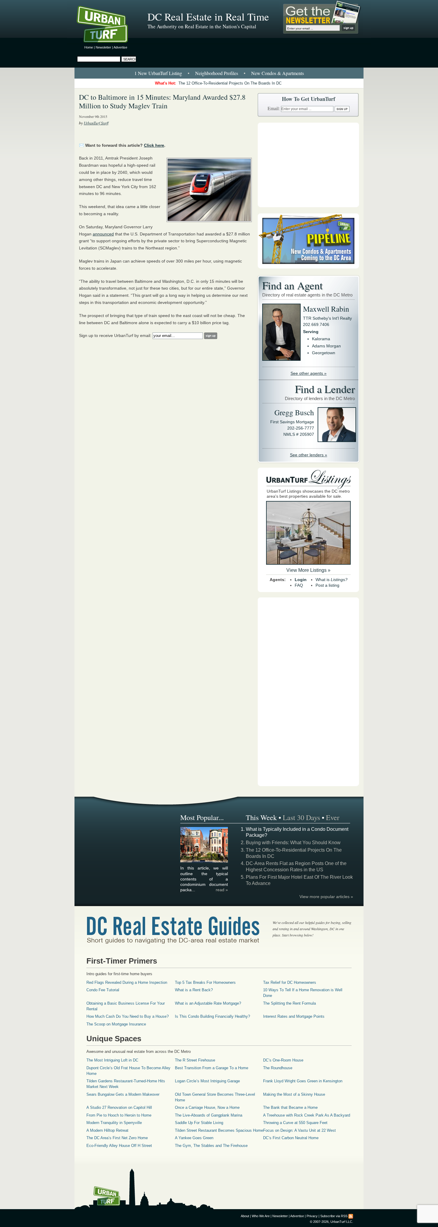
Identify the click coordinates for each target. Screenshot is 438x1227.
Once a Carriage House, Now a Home (207, 1107)
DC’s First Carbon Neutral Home (291, 1138)
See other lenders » (308, 454)
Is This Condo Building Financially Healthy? (212, 1016)
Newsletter (103, 47)
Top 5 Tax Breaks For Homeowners (205, 982)
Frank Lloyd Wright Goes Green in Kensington (302, 1081)
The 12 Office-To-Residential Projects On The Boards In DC (230, 83)
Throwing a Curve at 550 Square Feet (295, 1122)
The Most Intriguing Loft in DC (112, 1060)
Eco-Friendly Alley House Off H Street (119, 1145)
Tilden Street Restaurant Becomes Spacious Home (219, 1130)
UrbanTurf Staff (96, 123)
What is (331, 579)
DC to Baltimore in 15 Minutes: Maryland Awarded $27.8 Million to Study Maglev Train (162, 101)
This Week (261, 817)
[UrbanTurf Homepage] (107, 25)
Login (301, 579)
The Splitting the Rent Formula (289, 1003)
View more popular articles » (326, 896)
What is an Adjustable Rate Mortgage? (208, 1003)
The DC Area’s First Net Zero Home (117, 1138)
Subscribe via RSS (333, 1216)
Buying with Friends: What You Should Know (293, 842)
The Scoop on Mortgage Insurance (116, 1024)
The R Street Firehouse (195, 1060)
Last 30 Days (301, 817)
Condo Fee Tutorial (102, 990)
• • (219, 73)
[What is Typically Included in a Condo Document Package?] (204, 861)
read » (222, 889)
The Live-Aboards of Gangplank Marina (208, 1115)
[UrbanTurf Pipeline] (308, 267)
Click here (154, 145)
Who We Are (261, 1216)
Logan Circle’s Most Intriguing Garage (207, 1081)
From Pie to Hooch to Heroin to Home (118, 1115)
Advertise (120, 47)
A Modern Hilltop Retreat (107, 1130)
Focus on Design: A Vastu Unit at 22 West (299, 1130)
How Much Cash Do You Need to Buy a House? (127, 1016)
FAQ (299, 585)
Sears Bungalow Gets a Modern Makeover (122, 1094)
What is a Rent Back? (194, 990)
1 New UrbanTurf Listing (158, 73)
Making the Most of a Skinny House (294, 1094)
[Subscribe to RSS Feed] (350, 1216)
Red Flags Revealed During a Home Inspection (126, 982)
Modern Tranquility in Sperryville (114, 1122)
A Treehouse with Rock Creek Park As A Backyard (306, 1115)
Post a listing (327, 585)
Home (88, 47)
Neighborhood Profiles (216, 73)
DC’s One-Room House (283, 1060)
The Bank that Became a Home (290, 1107)
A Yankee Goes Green (194, 1138)
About (245, 1216)
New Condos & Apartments (277, 73)
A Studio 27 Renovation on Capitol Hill (119, 1107)
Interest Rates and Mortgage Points (293, 1016)
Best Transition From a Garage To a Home (211, 1068)
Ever (332, 817)
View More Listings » (308, 570)
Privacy (312, 1216)
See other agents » (309, 373)
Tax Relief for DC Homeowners (289, 982)
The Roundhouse (277, 1068)
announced (103, 234)
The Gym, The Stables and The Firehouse (211, 1145)
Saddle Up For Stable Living (199, 1122)
